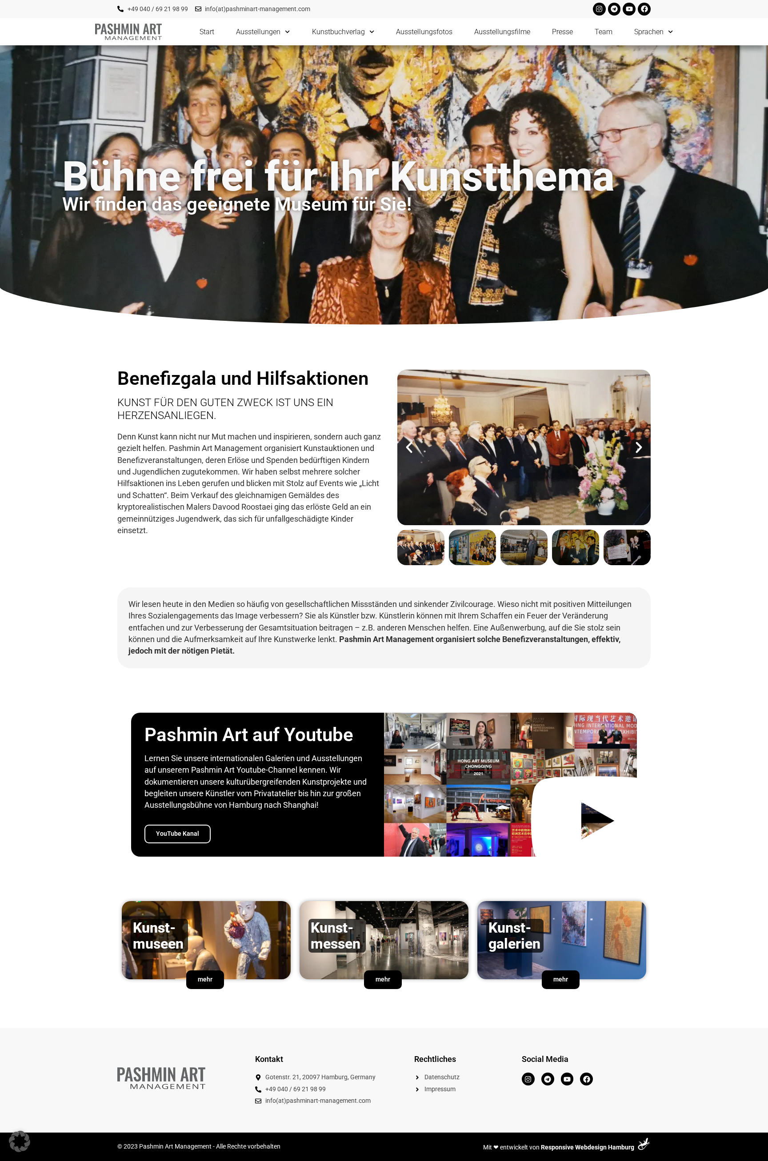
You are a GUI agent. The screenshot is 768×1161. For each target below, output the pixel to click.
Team (603, 32)
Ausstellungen (258, 32)
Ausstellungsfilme (502, 32)
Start (207, 32)
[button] (409, 447)
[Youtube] (629, 9)
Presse (562, 32)
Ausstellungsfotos (424, 32)
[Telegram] (614, 9)
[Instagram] (599, 9)
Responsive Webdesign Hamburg (587, 1147)
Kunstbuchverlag (338, 32)
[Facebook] (644, 9)
